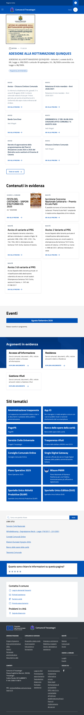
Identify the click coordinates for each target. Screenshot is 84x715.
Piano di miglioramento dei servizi (53, 704)
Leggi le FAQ (38, 671)
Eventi (64, 661)
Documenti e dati (12, 657)
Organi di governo (12, 641)
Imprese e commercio (50, 641)
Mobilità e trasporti (50, 644)
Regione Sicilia (10, 3)
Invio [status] (73, 517)
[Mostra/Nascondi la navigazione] (2, 9)
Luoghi (64, 658)
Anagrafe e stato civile (32, 641)
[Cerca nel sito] (75, 10)
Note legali (51, 682)
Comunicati (66, 644)
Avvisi (64, 646)
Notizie (64, 641)
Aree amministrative (13, 644)
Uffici (8, 646)
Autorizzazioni (30, 644)
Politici (8, 649)
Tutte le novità (14, 171)
